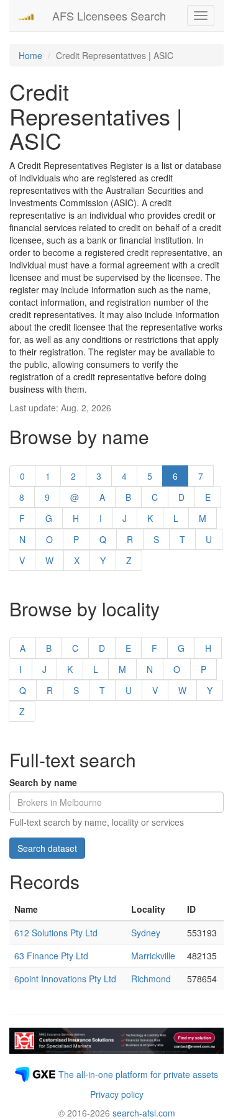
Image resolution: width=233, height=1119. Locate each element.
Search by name (43, 782)
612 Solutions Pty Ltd (56, 932)
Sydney (145, 932)
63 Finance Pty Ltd (51, 955)
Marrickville (153, 955)
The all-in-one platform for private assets (138, 1074)
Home (30, 55)
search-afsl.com (143, 1113)
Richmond (151, 978)
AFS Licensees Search (109, 15)
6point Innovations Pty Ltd (65, 978)
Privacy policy (117, 1094)
